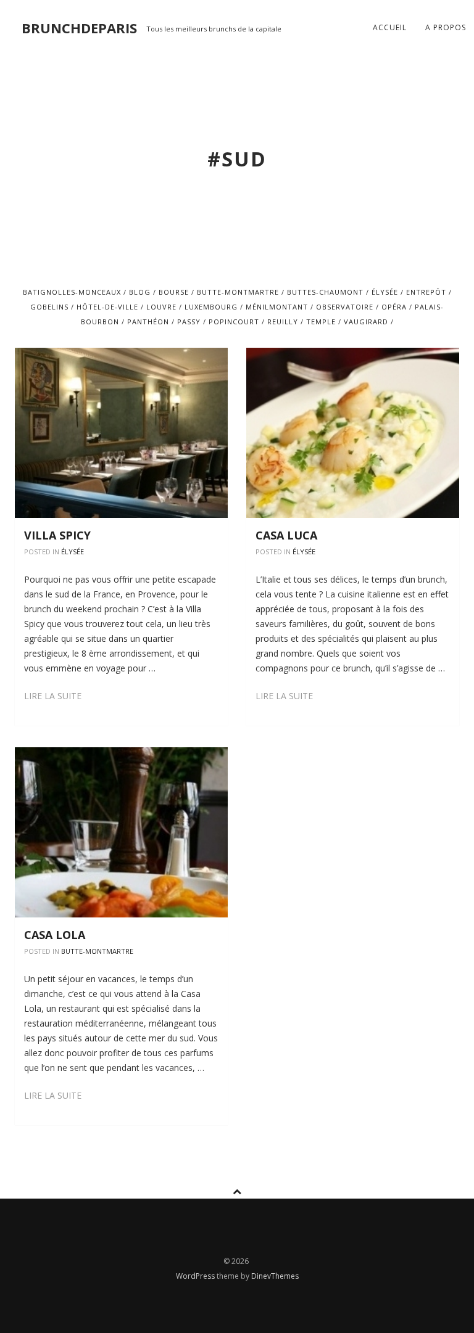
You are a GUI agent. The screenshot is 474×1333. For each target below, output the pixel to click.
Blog (140, 292)
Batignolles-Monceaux (72, 292)
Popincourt (234, 321)
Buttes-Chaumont (325, 292)
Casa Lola (54, 934)
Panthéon (148, 321)
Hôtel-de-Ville (107, 306)
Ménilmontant (277, 306)
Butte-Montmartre (238, 292)
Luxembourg (211, 306)
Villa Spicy (57, 535)
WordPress (196, 1276)
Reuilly (282, 321)
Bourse (174, 292)
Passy (189, 321)
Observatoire (344, 306)
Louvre (161, 306)
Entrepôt (426, 292)
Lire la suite (52, 696)
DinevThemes (275, 1276)
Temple (321, 321)
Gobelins (49, 306)
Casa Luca (286, 535)
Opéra (394, 306)
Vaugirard (366, 321)
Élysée (385, 292)
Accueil (390, 27)
